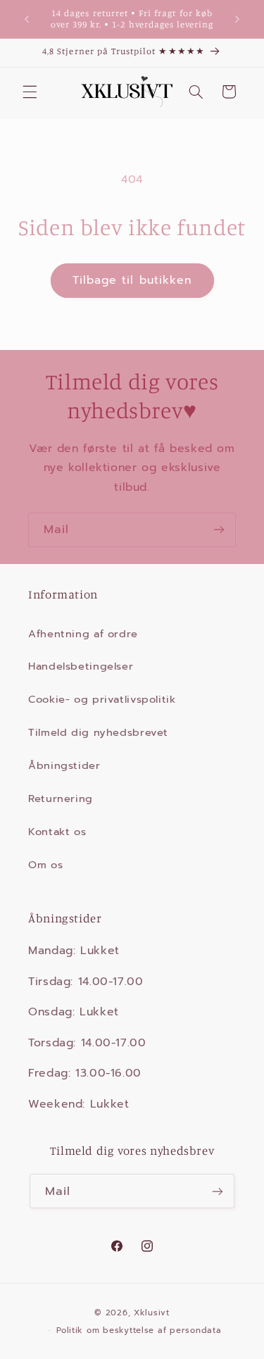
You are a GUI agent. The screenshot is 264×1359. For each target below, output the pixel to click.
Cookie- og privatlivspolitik (102, 699)
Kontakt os (57, 831)
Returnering (60, 798)
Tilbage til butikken (132, 280)
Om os (45, 864)
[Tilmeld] (219, 530)
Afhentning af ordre (83, 633)
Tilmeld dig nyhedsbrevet (98, 732)
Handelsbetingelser (80, 666)
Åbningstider (64, 765)
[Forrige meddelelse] (26, 19)
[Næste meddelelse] (237, 19)
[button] (29, 91)
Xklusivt (152, 1312)
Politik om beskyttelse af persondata (138, 1330)
